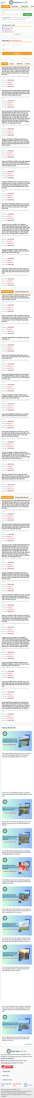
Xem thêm (29, 1044)
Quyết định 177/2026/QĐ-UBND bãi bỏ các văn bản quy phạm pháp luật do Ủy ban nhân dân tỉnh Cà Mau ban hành (16, 356)
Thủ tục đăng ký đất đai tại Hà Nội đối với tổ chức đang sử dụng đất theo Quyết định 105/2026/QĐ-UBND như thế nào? (16, 1038)
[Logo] (9, 1051)
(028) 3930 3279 (14, 1063)
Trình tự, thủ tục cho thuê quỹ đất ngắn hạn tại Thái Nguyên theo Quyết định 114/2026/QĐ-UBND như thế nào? (16, 823)
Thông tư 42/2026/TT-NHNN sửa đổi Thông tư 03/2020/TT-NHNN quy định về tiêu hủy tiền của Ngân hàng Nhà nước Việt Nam (15, 251)
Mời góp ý (18, 34)
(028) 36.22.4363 (9, 1060)
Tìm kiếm (27, 14)
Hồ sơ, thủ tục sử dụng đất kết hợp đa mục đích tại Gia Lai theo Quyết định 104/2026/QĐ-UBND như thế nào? (17, 794)
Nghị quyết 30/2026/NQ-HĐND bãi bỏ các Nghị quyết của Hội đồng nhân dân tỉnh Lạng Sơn (15, 414)
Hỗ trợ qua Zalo (8, 28)
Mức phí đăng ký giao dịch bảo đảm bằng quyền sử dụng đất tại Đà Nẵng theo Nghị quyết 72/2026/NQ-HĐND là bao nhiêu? (16, 881)
